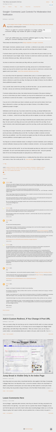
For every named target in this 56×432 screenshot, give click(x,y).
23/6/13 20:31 (8, 264)
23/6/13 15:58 (8, 216)
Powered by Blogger (29, 428)
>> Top (4, 163)
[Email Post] (3, 172)
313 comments (10, 413)
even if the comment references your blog (28, 71)
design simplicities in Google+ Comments (33, 42)
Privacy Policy (28, 6)
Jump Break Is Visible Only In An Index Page (23, 375)
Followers (10, 6)
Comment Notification (21, 167)
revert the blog (29, 159)
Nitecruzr (8, 220)
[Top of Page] (51, 429)
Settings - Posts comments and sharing (11, 170)
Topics (21, 6)
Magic (16, 6)
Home (4, 6)
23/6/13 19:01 (8, 241)
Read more (51, 334)
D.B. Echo (8, 208)
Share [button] (4, 174)
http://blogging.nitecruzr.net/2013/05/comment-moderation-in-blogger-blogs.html (21, 239)
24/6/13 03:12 (8, 280)
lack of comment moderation (42, 230)
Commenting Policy (37, 6)
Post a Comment (6, 310)
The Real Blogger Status (12, 2)
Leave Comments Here (13, 398)
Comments (28, 167)
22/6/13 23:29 (8, 204)
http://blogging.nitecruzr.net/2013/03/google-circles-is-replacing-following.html (21, 278)
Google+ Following (39, 274)
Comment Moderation (10, 167)
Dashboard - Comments (36, 167)
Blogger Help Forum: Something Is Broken (43, 272)
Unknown (8, 182)
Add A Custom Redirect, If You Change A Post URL (26, 319)
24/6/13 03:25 (8, 307)
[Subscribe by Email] (51, 5)
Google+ (43, 167)
